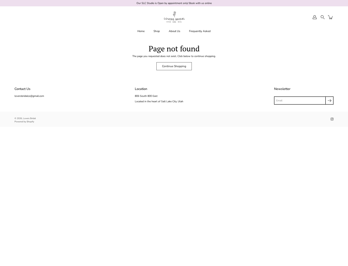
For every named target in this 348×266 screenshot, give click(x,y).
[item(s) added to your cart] (331, 17)
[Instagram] (332, 119)
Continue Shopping (174, 66)
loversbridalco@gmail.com (29, 96)
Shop (157, 31)
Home (141, 31)
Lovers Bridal (29, 118)
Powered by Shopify (24, 121)
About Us (174, 31)
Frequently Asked (200, 31)
